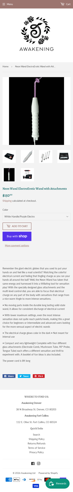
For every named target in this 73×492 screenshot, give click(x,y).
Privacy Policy (36, 452)
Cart (67, 4)
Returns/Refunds (36, 443)
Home (5, 66)
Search (36, 434)
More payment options (17, 245)
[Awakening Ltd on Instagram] (38, 464)
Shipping (7, 200)
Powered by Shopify (48, 473)
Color (5, 209)
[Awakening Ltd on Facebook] (33, 464)
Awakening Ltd (28, 473)
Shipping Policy (36, 439)
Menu (10, 4)
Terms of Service (36, 447)
